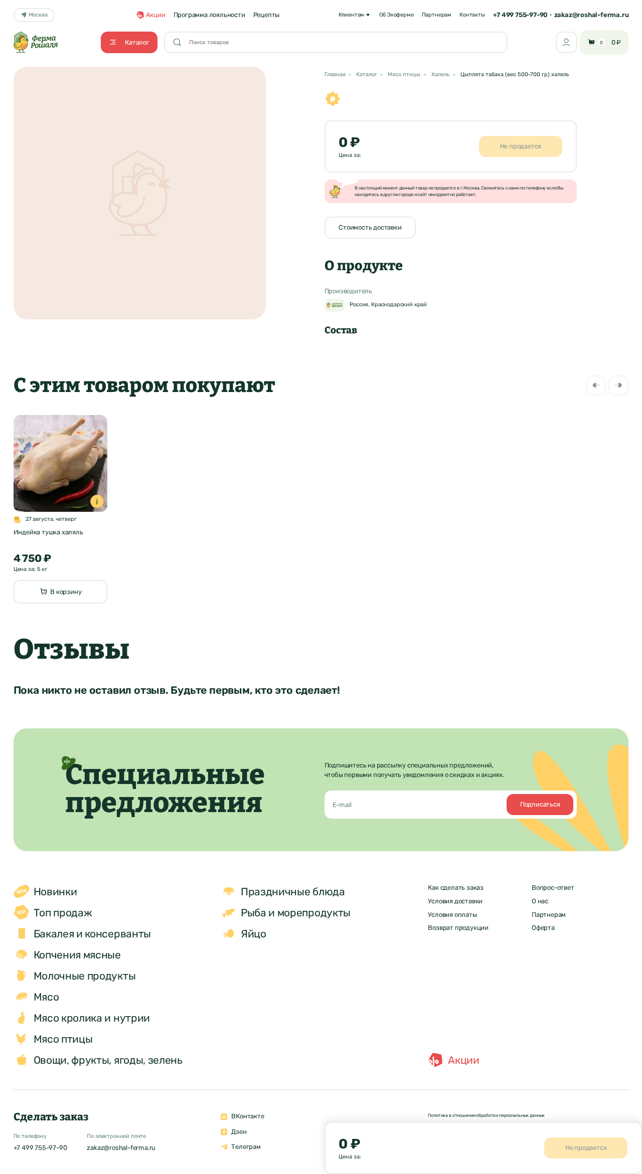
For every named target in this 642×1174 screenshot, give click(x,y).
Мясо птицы (404, 75)
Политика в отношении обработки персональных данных (486, 1115)
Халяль (440, 75)
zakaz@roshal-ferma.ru (591, 15)
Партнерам (549, 914)
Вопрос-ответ (553, 887)
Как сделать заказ (456, 887)
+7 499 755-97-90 (520, 15)
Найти (487, 42)
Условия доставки (455, 901)
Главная (335, 75)
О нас (540, 901)
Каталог (366, 75)
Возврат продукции (458, 927)
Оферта (543, 927)
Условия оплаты (452, 914)
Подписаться (540, 804)
